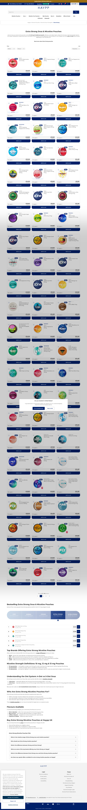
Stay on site (50, 408)
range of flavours (41, 653)
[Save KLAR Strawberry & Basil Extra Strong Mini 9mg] (9, 303)
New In (52, 16)
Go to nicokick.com (38, 408)
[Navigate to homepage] (43, 765)
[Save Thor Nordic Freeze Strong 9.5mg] (34, 303)
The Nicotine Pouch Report (69, 783)
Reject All (13, 801)
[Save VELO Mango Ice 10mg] (58, 280)
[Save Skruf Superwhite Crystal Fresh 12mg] (58, 458)
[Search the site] (76, 12)
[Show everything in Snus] (26, 16)
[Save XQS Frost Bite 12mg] (58, 369)
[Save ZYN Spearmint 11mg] (9, 280)
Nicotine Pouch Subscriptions (69, 791)
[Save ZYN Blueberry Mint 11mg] (34, 258)
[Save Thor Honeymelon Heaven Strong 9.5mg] (9, 170)
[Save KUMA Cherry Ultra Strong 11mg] (58, 192)
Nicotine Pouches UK (69, 776)
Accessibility (43, 780)
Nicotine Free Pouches (34, 16)
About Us (69, 774)
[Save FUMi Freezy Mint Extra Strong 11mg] (58, 502)
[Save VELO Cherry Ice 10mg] (34, 458)
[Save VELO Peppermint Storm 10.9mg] (58, 125)
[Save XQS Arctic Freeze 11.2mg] (34, 391)
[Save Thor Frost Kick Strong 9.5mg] (9, 568)
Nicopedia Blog (68, 780)
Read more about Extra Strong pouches (43, 41)
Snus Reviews (69, 787)
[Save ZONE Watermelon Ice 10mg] (34, 103)
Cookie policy (43, 778)
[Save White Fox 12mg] (58, 435)
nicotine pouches (15, 702)
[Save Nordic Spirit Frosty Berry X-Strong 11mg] (34, 480)
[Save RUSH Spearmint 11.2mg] (9, 347)
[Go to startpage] (43, 7)
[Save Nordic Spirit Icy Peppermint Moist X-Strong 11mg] (9, 81)
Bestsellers (58, 16)
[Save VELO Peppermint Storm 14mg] (34, 546)
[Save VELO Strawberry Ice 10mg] (34, 369)
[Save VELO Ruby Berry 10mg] (9, 413)
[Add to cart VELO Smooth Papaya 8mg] (78, 641)
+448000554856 (42, 797)
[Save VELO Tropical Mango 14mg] (34, 524)
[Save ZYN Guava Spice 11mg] (34, 568)
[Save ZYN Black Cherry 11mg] (9, 391)
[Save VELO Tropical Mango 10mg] (34, 59)
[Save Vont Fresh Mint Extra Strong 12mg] (9, 258)
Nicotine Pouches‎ (36, 22)
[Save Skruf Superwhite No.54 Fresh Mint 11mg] (58, 480)
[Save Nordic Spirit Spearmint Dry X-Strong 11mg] (34, 347)
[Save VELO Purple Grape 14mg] (9, 214)
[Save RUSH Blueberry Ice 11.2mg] (58, 325)
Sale (74, 16)
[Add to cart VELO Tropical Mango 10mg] (78, 631)
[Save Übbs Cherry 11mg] (58, 148)
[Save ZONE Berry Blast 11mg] (58, 81)
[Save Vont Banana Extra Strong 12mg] (58, 170)
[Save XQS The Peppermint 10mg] (58, 59)
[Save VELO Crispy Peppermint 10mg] (58, 214)
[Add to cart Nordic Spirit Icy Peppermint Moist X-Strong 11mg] (78, 645)
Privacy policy (43, 776)
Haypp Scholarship (69, 785)
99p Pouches (46, 16)
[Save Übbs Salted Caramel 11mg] (34, 502)
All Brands (40, 18)
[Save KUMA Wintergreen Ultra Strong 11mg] (9, 192)
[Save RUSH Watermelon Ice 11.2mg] (9, 59)
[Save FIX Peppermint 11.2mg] (58, 546)
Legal (43, 772)
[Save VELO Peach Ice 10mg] (9, 435)
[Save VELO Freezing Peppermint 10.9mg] (9, 125)
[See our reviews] (45, 4)
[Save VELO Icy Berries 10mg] (9, 480)
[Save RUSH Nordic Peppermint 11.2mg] (9, 148)
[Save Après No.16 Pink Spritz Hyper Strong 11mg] (34, 170)
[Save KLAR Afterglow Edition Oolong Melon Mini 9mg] (58, 347)
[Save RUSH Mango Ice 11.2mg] (58, 103)
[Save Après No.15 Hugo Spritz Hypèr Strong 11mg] (34, 125)
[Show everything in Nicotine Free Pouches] (40, 16)
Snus (24, 16)
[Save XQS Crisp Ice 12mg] (9, 369)
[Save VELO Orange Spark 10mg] (34, 413)
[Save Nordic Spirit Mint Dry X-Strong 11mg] (58, 413)
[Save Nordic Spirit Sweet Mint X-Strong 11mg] (58, 524)
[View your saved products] (67, 4)
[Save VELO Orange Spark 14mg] (34, 236)
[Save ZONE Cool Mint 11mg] (34, 192)
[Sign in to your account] (64, 4)
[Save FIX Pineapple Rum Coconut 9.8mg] (9, 502)
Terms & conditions (43, 774)
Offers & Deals (66, 16)
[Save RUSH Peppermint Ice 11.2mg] (9, 546)
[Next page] (49, 596)
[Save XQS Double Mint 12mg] (58, 391)
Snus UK (69, 778)
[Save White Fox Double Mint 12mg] (34, 435)
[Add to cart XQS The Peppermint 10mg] (78, 636)
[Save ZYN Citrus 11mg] (34, 214)
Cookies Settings (13, 804)
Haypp (69, 772)
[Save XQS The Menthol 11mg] (34, 148)
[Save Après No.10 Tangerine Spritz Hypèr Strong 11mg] (58, 236)
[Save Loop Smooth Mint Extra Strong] (9, 458)
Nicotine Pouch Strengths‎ (46, 22)
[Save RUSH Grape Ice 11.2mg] (58, 568)
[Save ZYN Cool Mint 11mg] (34, 81)
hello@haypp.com (32, 797)
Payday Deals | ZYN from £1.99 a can (42, 1)
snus (22, 722)
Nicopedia (47, 18)
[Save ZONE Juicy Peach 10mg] (9, 236)
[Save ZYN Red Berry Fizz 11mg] (9, 103)
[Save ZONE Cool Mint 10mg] (34, 280)
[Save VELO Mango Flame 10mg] (9, 524)
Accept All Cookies (13, 797)
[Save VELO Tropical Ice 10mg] (34, 325)
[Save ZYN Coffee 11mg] (58, 303)
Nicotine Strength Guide (68, 789)
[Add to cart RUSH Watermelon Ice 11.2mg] (78, 627)
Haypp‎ (29, 22)
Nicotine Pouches (16, 16)
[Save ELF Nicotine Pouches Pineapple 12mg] (9, 325)
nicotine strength (47, 679)
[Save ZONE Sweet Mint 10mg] (58, 258)
